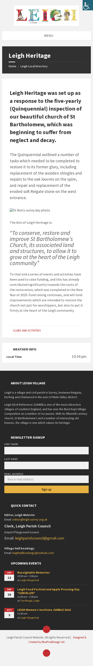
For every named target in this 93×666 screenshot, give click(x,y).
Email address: (14, 473)
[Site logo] (46, 15)
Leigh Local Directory (34, 66)
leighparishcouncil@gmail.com (39, 538)
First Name (11, 444)
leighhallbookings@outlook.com (33, 553)
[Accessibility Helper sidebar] (88, 5)
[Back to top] (46, 653)
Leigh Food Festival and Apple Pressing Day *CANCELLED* (48, 591)
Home (12, 66)
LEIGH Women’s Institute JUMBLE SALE (44, 610)
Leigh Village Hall (29, 580)
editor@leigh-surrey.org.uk (29, 519)
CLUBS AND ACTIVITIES (27, 330)
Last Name (11, 459)
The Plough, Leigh (30, 600)
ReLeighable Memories (33, 572)
